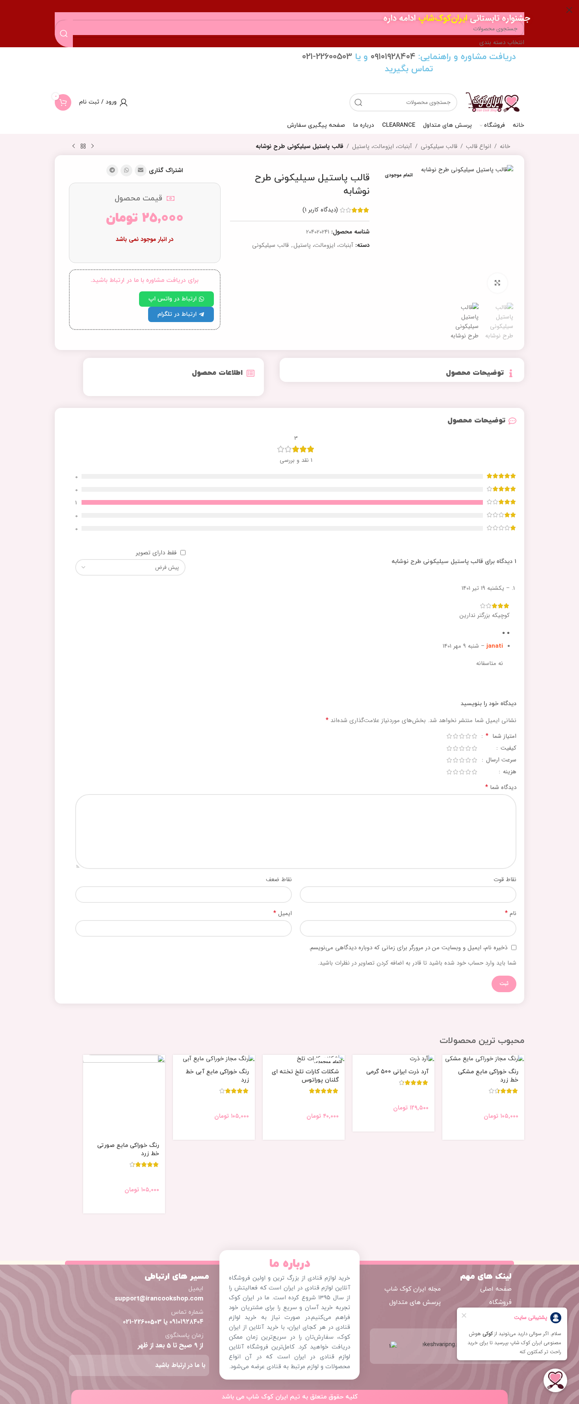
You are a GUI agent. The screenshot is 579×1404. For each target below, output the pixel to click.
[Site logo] (492, 102)
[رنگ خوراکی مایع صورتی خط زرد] (124, 1096)
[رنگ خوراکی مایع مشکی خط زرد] (483, 1059)
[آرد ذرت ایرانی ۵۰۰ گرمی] (393, 1059)
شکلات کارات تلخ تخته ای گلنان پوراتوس (305, 1076)
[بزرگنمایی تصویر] (497, 283)
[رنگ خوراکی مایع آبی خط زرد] (214, 1059)
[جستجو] (358, 102)
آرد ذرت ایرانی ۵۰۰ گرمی (397, 1072)
